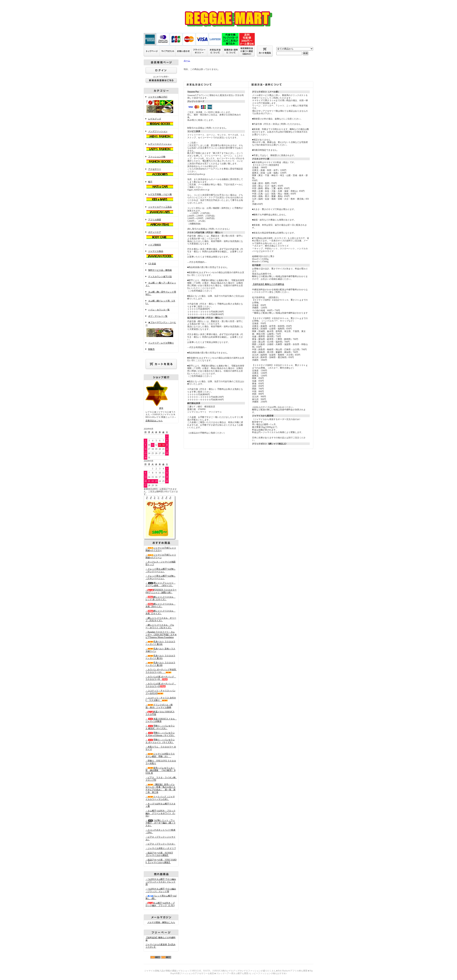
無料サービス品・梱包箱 (160, 270)
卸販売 (151, 349)
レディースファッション (160, 144)
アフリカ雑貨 (154, 219)
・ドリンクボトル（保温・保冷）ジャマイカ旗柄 (159, 706)
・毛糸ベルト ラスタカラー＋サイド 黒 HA (160, 657)
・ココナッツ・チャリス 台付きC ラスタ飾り (160, 699)
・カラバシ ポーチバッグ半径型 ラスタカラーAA (161, 670)
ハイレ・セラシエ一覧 (159, 309)
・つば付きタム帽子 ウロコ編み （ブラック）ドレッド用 (160, 890)
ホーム (187, 60)
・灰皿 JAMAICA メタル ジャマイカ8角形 (161, 720)
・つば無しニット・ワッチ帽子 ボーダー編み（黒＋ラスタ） (160, 823)
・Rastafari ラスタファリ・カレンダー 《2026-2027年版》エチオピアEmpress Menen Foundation (161, 634)
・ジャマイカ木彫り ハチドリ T (160, 848)
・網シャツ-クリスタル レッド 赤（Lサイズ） (160, 598)
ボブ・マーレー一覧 (157, 316)
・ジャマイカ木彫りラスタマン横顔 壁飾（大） (160, 755)
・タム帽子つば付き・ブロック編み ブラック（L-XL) (160, 904)
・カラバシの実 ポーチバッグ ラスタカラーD (160, 685)
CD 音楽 (152, 263)
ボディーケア (154, 232)
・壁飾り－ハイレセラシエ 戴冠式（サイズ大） (160, 727)
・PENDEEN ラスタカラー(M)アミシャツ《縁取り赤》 (161, 591)
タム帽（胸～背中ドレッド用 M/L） (160, 293)
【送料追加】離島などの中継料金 (268, 284)
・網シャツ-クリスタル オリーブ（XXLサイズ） (160, 619)
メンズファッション (157, 131)
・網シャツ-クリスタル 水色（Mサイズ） (160, 605)
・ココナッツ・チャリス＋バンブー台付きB (160, 692)
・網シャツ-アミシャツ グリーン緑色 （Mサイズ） (160, 584)
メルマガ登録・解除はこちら (161, 922)
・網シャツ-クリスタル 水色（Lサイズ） (160, 612)
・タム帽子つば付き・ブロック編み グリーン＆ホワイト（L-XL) (160, 813)
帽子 (150, 182)
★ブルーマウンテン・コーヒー (160, 323)
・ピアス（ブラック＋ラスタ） (160, 844)
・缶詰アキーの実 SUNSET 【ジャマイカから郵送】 (159, 854)
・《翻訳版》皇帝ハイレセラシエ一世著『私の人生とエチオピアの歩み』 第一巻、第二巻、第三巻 (160, 788)
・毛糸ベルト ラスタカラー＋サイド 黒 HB (160, 664)
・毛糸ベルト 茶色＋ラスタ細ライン (160, 650)
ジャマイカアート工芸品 (160, 207)
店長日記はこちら (154, 420)
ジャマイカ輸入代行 (157, 97)
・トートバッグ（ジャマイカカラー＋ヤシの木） (160, 798)
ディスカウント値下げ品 (160, 276)
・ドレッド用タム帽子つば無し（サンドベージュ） (160, 570)
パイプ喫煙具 (154, 245)
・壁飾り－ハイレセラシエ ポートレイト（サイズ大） (160, 741)
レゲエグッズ (154, 119)
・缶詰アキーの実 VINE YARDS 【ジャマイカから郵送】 (161, 861)
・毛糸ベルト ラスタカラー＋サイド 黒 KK (160, 642)
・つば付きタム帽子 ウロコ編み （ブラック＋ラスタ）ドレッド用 (160, 882)
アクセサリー (154, 169)
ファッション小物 (156, 156)
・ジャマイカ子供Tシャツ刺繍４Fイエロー (160, 549)
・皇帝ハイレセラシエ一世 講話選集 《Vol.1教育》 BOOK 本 (160, 770)
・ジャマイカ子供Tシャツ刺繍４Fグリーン (160, 556)
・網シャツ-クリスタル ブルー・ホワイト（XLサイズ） (159, 626)
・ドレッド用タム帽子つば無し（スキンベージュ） (160, 577)
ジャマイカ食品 (155, 251)
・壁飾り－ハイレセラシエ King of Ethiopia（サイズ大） (160, 734)
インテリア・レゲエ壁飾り (161, 343)
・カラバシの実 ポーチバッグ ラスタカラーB (160, 678)
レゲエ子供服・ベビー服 (160, 194)
